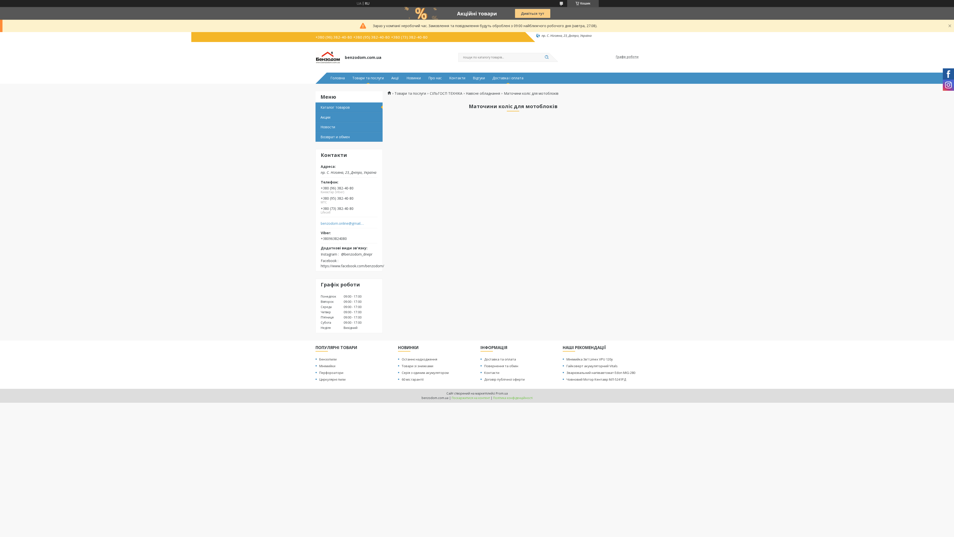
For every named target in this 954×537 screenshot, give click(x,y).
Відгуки (479, 78)
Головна (337, 78)
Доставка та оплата (500, 359)
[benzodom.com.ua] (328, 57)
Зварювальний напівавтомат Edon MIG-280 (600, 372)
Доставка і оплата (507, 78)
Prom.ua (502, 393)
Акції (395, 78)
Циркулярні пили (332, 379)
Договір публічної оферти (504, 379)
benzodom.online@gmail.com (342, 223)
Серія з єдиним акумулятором (425, 372)
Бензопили (328, 359)
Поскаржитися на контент (471, 398)
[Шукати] (547, 57)
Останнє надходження (419, 359)
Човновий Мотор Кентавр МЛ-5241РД (596, 379)
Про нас (435, 78)
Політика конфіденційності (513, 398)
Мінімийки (327, 366)
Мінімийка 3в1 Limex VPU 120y (589, 359)
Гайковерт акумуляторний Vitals (592, 366)
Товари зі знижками (417, 366)
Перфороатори (331, 372)
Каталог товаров (335, 107)
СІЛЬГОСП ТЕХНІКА (446, 93)
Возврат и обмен (335, 136)
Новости (327, 127)
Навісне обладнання (483, 93)
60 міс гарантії (413, 379)
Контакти (457, 78)
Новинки (413, 78)
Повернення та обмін (501, 366)
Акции (325, 117)
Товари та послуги (368, 78)
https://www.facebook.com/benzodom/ (352, 266)
